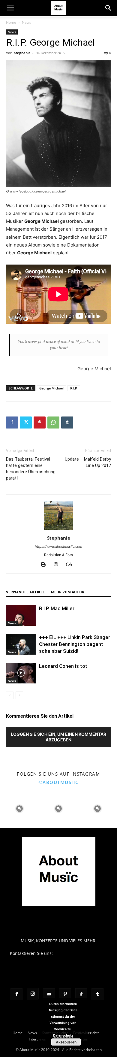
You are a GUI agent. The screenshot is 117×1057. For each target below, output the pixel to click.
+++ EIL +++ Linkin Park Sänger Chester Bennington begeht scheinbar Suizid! (74, 644)
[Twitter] (26, 422)
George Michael (51, 388)
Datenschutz (63, 1035)
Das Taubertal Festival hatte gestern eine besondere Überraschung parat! (31, 468)
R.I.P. (73, 388)
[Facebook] (12, 422)
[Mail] (49, 994)
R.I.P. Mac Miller (56, 608)
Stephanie (22, 52)
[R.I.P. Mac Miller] (21, 615)
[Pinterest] (40, 422)
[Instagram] (58, 564)
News (26, 22)
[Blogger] (46, 564)
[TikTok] (81, 994)
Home (11, 22)
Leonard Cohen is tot (63, 666)
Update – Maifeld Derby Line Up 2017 (88, 462)
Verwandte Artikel (25, 592)
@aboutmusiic (58, 782)
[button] (10, 8)
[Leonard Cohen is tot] (21, 673)
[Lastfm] (71, 564)
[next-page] (19, 695)
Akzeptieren (66, 1042)
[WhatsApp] (53, 422)
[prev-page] (10, 695)
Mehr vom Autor (67, 592)
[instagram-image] (19, 808)
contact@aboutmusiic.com (80, 953)
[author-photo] (58, 529)
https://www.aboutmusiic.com (58, 546)
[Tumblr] (67, 422)
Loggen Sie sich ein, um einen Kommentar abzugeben (58, 736)
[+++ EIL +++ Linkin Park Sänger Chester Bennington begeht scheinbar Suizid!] (21, 644)
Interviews (37, 1039)
